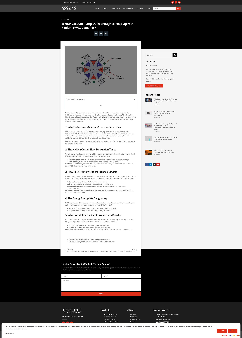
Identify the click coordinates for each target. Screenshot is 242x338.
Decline (222, 330)
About (104, 8)
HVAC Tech (65, 20)
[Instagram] (154, 147)
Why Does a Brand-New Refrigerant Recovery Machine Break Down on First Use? (165, 101)
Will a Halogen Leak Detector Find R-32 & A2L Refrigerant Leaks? (165, 131)
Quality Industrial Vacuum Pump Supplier (91, 254)
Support (140, 8)
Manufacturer (106, 252)
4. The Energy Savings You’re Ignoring (81, 114)
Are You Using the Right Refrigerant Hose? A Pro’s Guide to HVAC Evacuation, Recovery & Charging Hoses (165, 121)
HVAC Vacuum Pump (93, 252)
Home (97, 8)
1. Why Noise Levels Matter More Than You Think (85, 106)
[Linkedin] (150, 147)
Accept (232, 330)
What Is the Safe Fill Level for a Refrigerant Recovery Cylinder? (164, 139)
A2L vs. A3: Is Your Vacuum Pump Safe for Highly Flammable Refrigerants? (164, 110)
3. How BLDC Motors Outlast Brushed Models (84, 112)
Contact (148, 8)
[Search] (178, 8)
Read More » (157, 105)
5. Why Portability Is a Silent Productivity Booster (85, 117)
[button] (96, 33)
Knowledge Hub (128, 8)
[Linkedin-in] (172, 2)
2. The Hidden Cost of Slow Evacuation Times (84, 109)
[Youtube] (179, 2)
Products (115, 8)
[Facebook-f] (176, 2)
